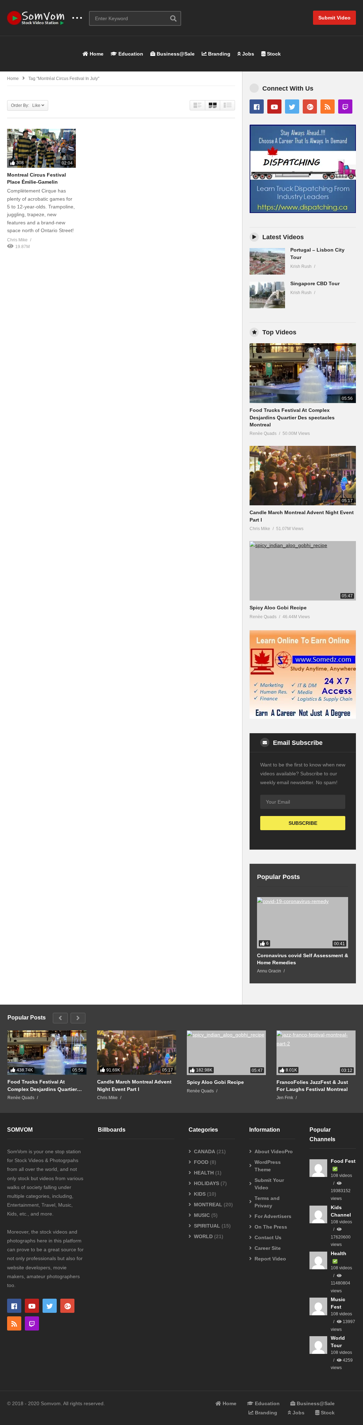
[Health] (318, 1260)
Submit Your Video (269, 1183)
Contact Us (268, 1237)
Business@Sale (175, 54)
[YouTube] (274, 106)
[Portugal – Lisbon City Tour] (267, 261)
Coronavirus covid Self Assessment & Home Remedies (302, 959)
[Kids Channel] (318, 1214)
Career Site (268, 1248)
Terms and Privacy (267, 1201)
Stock (273, 54)
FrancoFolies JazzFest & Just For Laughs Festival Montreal (312, 1085)
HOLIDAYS (206, 1183)
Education (130, 54)
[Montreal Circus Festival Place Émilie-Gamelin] (41, 148)
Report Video (270, 1259)
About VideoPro (274, 1151)
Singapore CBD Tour (315, 283)
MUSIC (202, 1215)
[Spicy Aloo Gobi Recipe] (303, 571)
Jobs (247, 54)
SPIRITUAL (207, 1226)
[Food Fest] (318, 1168)
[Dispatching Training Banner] (303, 211)
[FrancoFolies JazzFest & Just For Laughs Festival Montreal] (316, 1052)
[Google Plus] (310, 106)
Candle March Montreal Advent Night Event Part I (134, 1085)
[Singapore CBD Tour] (267, 295)
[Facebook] (257, 106)
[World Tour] (318, 1345)
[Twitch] (345, 106)
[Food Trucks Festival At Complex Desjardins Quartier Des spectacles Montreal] (303, 373)
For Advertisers (273, 1216)
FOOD (201, 1162)
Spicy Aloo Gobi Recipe (278, 607)
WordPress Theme (268, 1165)
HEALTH (204, 1173)
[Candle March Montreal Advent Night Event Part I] (303, 476)
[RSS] (327, 106)
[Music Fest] (318, 1306)
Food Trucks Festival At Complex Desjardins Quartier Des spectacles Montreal (292, 417)
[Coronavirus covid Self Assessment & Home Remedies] (302, 922)
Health (338, 1253)
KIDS (200, 1194)
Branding (218, 54)
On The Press (271, 1227)
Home (96, 54)
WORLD (203, 1236)
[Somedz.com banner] (303, 717)
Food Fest (343, 1161)
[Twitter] (292, 106)
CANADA (204, 1151)
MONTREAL (208, 1204)
